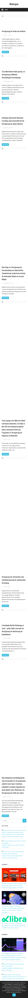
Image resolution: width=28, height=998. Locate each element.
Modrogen (14, 4)
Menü (6, 9)
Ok (14, 995)
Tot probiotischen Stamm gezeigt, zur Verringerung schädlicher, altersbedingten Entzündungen (13, 74)
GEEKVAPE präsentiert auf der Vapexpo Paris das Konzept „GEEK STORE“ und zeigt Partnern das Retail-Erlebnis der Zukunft (14, 885)
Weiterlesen (5, 52)
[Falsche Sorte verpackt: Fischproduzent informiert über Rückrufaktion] (14, 853)
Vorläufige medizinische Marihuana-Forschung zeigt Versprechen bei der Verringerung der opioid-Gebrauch (13, 121)
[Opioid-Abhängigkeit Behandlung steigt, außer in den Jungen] (14, 966)
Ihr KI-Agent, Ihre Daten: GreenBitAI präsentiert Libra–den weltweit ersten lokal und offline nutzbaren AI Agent (13, 925)
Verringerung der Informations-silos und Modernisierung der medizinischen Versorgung (13, 580)
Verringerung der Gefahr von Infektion (13, 31)
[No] (26, 989)
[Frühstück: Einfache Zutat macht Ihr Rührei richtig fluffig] (14, 843)
